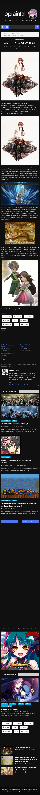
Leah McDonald (32, 749)
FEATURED (13, 704)
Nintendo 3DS (4, 366)
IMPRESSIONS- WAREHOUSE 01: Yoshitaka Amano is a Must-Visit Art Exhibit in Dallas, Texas (26, 759)
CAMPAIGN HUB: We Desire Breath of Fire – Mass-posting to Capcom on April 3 (19, 504)
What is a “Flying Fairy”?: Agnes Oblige (28, 346)
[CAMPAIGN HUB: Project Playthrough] (20, 406)
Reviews (21, 704)
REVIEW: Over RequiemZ (10, 709)
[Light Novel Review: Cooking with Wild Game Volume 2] (7, 771)
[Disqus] (20, 548)
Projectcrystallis (19, 427)
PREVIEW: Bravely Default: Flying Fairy (8, 354)
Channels (4, 704)
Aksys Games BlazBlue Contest (10, 522)
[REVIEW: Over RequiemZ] (20, 690)
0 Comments (25, 712)
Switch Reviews (6, 706)
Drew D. (29, 772)
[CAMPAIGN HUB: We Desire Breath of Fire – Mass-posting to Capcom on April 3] (20, 486)
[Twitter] (10, 382)
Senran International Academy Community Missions (16, 461)
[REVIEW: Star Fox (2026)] (7, 750)
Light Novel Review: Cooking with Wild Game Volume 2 (25, 769)
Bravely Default (13, 365)
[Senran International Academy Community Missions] (20, 445)
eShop (35, 365)
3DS (8, 365)
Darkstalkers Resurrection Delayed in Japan (31, 522)
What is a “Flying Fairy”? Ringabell (7, 346)
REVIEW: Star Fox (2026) (22, 747)
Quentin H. (29, 764)
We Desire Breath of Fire (18, 509)
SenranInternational (21, 465)
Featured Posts (9, 674)
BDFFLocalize (23, 47)
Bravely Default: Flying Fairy (25, 365)
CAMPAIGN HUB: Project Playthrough (14, 423)
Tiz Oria (11, 366)
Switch (28, 704)
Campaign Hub (19, 39)
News (14, 421)
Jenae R (16, 712)
